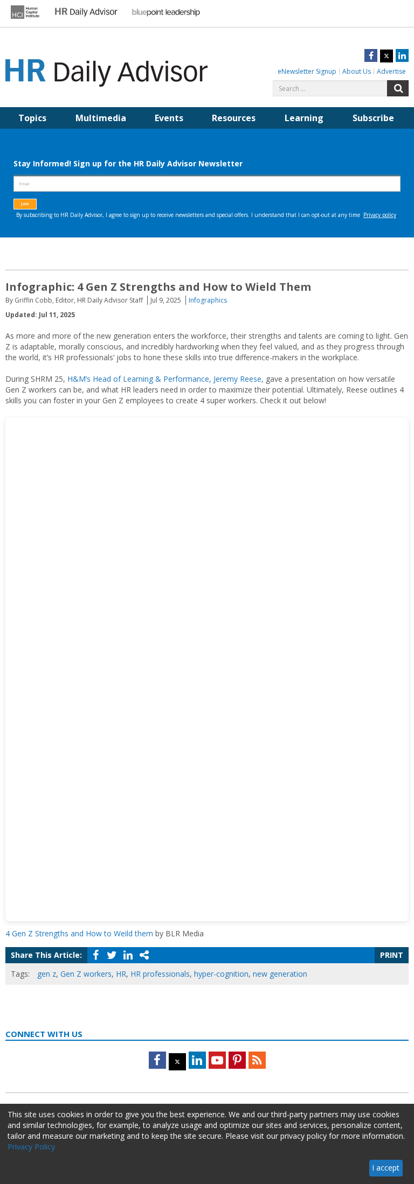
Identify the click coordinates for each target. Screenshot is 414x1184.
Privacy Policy (31, 1146)
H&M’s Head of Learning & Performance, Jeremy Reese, (165, 379)
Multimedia (100, 118)
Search (398, 88)
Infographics (208, 300)
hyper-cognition (221, 974)
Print (391, 955)
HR (121, 974)
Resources (234, 118)
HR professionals (160, 974)
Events (169, 118)
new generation (280, 974)
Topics (32, 118)
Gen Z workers (86, 974)
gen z (46, 974)
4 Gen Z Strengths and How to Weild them (79, 933)
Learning (304, 118)
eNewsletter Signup (307, 71)
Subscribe (373, 118)
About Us (356, 71)
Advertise (391, 71)
